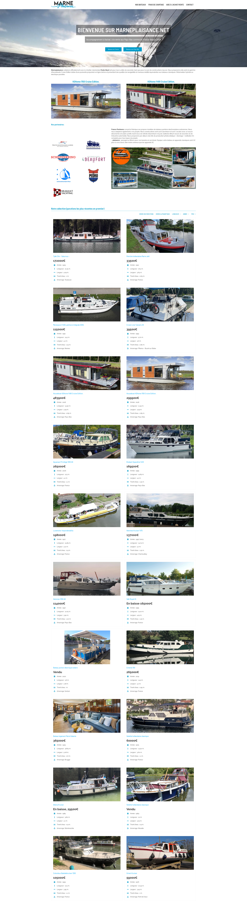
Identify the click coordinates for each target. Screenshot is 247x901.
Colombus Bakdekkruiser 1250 (64, 873)
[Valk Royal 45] (160, 563)
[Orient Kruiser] (160, 837)
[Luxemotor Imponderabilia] (87, 494)
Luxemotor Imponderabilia (63, 530)
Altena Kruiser (58, 805)
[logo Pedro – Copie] (93, 169)
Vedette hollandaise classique (137, 736)
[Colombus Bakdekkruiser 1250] (87, 837)
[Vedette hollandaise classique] (160, 700)
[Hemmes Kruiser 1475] (160, 494)
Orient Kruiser (131, 873)
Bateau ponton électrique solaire (65, 667)
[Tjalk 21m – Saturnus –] (87, 220)
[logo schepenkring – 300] (63, 154)
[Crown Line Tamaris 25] (160, 289)
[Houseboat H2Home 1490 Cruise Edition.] (87, 357)
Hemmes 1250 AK (59, 599)
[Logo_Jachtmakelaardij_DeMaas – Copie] (63, 168)
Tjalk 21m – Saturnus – (61, 256)
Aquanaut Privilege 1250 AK (63, 462)
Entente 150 (130, 667)
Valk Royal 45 (131, 599)
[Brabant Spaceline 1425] (160, 426)
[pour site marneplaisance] (153, 148)
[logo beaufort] (93, 156)
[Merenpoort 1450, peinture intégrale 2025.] (87, 289)
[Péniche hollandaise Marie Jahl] (160, 220)
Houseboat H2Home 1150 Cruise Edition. (141, 393)
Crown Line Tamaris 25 (135, 325)
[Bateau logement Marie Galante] (87, 700)
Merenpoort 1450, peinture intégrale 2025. (68, 325)
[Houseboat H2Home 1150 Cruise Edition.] (160, 357)
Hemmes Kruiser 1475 (134, 530)
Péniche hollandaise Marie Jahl (137, 256)
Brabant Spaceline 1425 (135, 462)
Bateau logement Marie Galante (64, 736)
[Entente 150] (160, 631)
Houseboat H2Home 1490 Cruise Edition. (68, 393)
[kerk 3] (93, 141)
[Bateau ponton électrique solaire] (87, 631)
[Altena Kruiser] (87, 769)
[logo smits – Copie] (63, 141)
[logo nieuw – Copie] (63, 189)
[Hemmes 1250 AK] (87, 563)
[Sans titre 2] (161, 84)
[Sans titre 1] (86, 84)
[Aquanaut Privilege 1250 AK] (87, 426)
